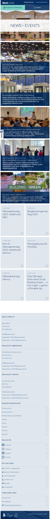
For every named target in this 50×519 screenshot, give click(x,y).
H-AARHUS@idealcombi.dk (19, 398)
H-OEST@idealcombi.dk (18, 369)
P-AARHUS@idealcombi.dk (18, 395)
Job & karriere (6, 498)
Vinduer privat (29, 2)
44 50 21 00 (8, 358)
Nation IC (5, 434)
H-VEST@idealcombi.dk (18, 340)
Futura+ (4, 423)
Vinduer (4, 419)
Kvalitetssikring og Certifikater (12, 416)
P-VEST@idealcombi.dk (17, 337)
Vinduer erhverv (42, 2)
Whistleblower (6, 501)
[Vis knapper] (1, 138)
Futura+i (4, 427)
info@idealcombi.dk (8, 334)
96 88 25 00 (8, 329)
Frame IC (5, 430)
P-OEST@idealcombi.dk (17, 366)
